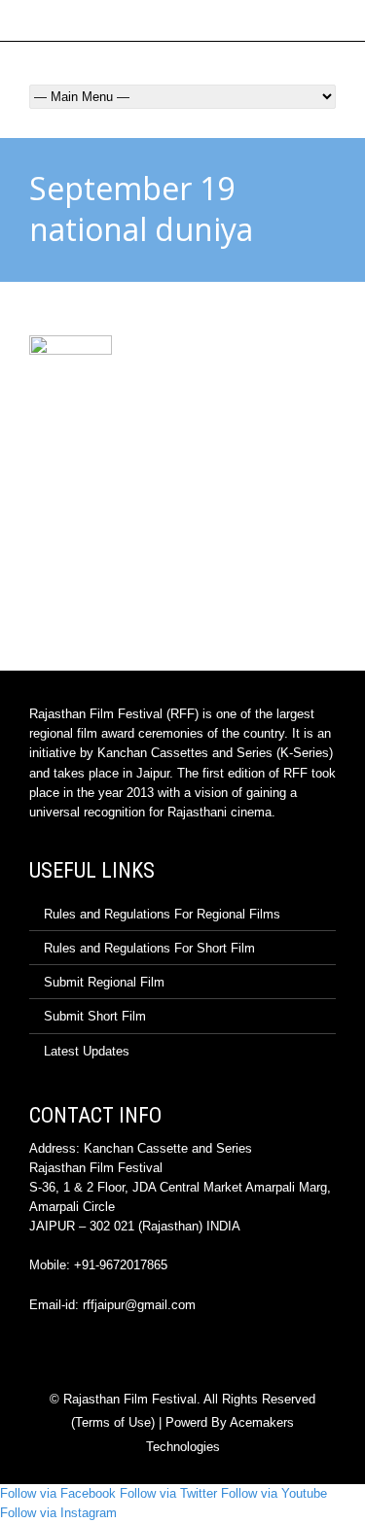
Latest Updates (86, 1051)
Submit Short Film (95, 1016)
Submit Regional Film (104, 982)
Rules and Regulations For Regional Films (162, 914)
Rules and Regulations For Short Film (149, 948)
